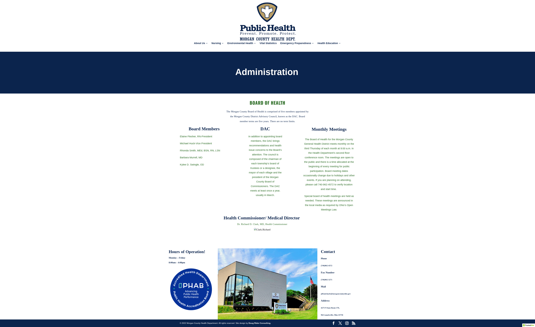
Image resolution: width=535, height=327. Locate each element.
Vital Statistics (268, 43)
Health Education (328, 43)
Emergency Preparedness (295, 43)
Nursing (216, 43)
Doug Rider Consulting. (260, 323)
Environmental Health (240, 43)
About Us (199, 43)
